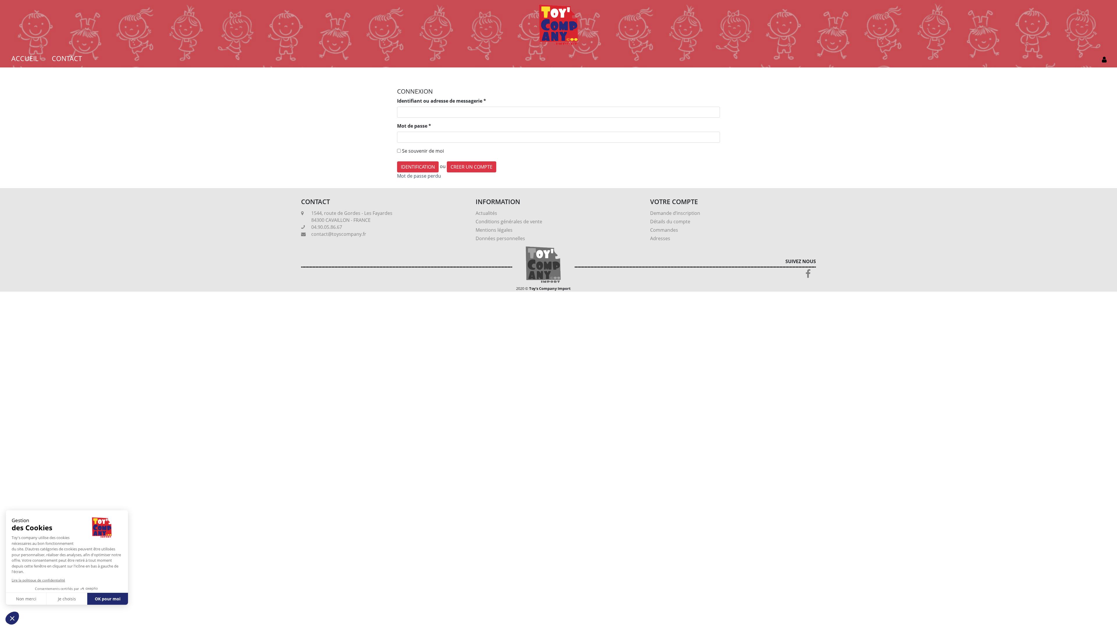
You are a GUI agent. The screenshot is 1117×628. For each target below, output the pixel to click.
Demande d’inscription (675, 213)
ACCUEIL (24, 58)
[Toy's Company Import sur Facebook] (808, 275)
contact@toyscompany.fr (338, 234)
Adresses (660, 238)
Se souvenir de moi (423, 151)
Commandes (664, 230)
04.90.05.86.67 (326, 227)
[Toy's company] (558, 24)
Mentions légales (494, 230)
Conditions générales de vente (509, 221)
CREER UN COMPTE (471, 167)
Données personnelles (500, 238)
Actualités (486, 213)
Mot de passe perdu (419, 176)
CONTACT (67, 58)
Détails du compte (670, 221)
